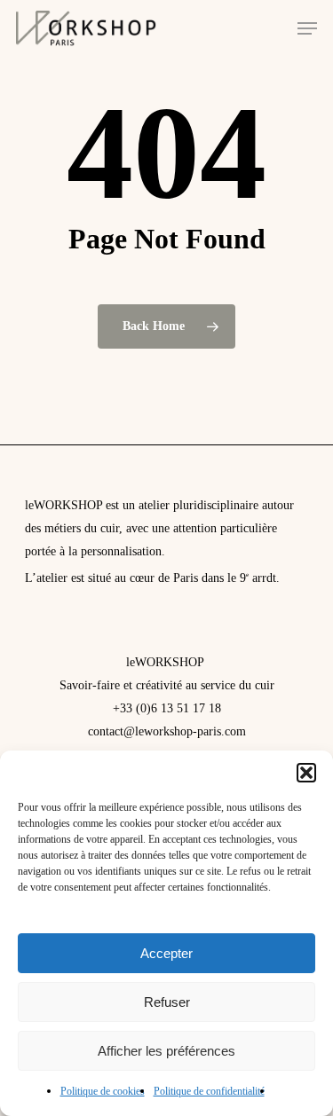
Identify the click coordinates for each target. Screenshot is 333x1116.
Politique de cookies (102, 1091)
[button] (306, 773)
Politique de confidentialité (209, 1091)
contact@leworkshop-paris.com (167, 731)
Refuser (167, 1002)
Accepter (166, 953)
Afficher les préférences (166, 1050)
